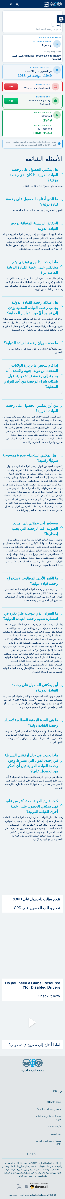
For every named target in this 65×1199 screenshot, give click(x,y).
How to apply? (54, 1102)
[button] (61, 19)
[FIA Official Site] (36, 1079)
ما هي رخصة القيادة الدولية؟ (49, 1109)
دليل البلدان (56, 1133)
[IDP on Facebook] (26, 1186)
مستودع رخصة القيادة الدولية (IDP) (48, 1142)
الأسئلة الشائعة (54, 1126)
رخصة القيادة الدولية (39, 1195)
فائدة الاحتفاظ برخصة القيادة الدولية (48, 1118)
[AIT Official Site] (27, 1079)
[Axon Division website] (39, 1186)
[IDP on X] (19, 1186)
